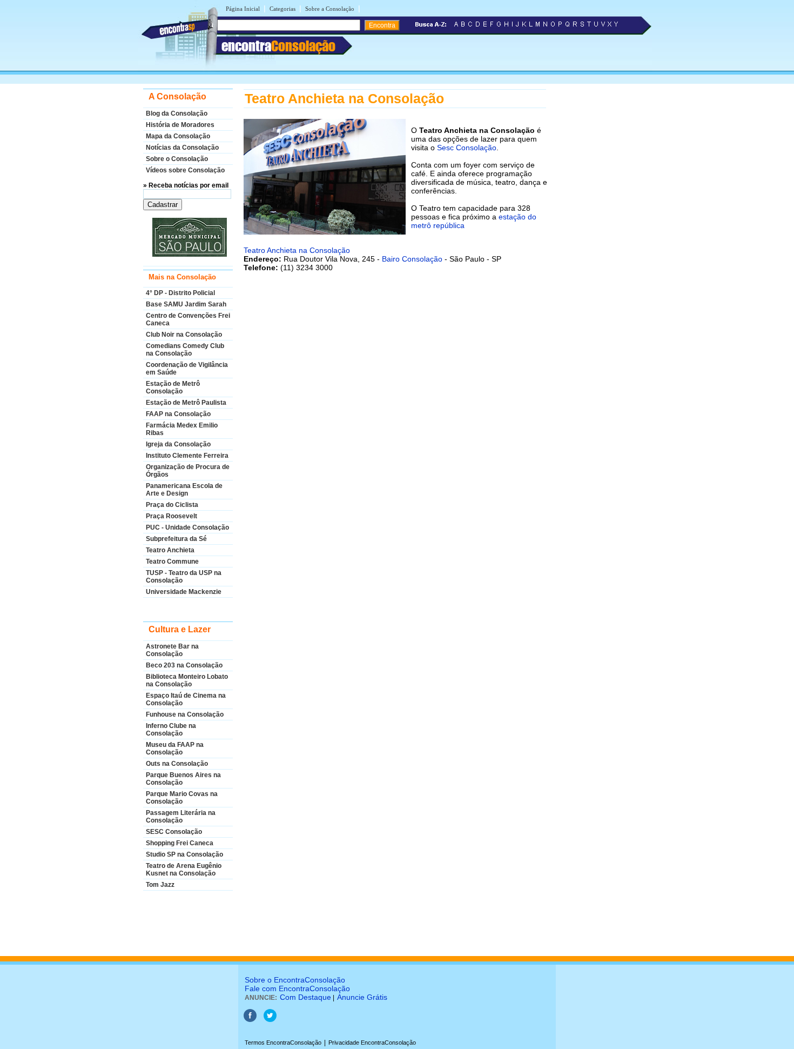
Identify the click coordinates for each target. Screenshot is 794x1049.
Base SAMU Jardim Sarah (186, 304)
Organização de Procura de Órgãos (188, 470)
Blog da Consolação (176, 113)
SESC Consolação (174, 832)
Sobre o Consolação (177, 159)
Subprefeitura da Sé (176, 539)
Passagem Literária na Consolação (181, 816)
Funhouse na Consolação (185, 714)
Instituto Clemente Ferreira (187, 455)
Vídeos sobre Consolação (185, 170)
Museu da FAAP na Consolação (175, 748)
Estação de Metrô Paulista (186, 402)
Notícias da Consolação (182, 147)
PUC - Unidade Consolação (187, 527)
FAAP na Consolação (178, 414)
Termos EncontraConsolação (283, 1042)
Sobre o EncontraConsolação (295, 979)
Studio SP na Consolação (184, 854)
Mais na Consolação (182, 277)
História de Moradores (180, 125)
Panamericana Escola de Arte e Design (184, 489)
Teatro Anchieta (170, 550)
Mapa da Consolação (178, 136)
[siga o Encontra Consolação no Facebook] (250, 1020)
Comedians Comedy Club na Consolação (185, 349)
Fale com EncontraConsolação (297, 988)
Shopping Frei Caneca (179, 843)
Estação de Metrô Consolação (173, 387)
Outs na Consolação (177, 763)
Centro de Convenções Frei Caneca (188, 319)
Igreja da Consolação (178, 444)
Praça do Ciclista (172, 505)
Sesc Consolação (466, 147)
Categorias (282, 8)
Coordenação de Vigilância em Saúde (187, 368)
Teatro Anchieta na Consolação (297, 250)
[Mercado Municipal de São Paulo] (188, 237)
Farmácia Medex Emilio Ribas (182, 429)
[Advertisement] (395, 387)
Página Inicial (243, 8)
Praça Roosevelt (171, 516)
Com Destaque (305, 997)
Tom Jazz (160, 884)
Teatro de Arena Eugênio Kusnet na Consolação (183, 869)
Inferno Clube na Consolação (171, 729)
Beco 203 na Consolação (184, 665)
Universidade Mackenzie (183, 592)
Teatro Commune (172, 561)
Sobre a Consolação (329, 8)
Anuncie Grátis (362, 997)
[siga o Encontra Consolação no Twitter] (270, 1020)
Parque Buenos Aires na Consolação (183, 778)
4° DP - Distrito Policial (180, 293)
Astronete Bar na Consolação (172, 650)
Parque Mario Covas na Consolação (182, 797)
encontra (278, 46)
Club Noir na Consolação (184, 334)
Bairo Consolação (412, 259)
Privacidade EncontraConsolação (372, 1042)
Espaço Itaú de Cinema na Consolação (186, 699)
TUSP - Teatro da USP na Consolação (183, 576)
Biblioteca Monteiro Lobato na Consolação (187, 680)
